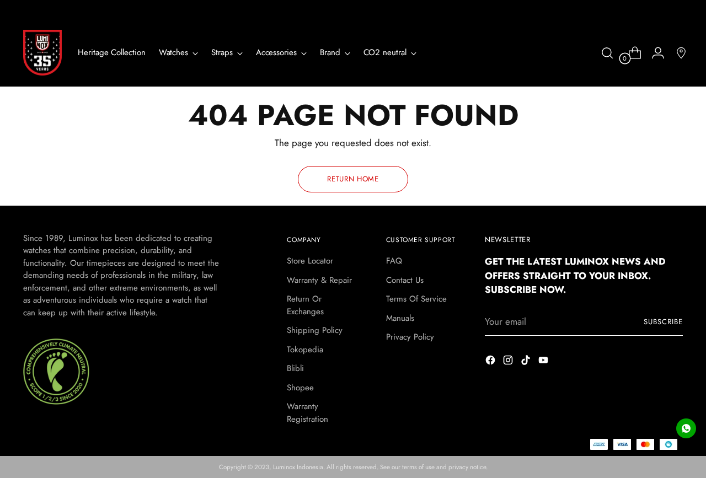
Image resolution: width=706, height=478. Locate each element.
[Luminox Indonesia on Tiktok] (526, 362)
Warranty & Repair (319, 280)
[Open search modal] (607, 53)
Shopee (300, 388)
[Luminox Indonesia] (42, 53)
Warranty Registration (307, 412)
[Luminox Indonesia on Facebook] (491, 362)
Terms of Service (416, 299)
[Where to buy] (677, 53)
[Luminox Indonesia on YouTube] (544, 362)
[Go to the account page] (654, 53)
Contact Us (405, 280)
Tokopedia (305, 349)
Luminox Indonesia (298, 467)
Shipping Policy (315, 330)
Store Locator (310, 261)
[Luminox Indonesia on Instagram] (509, 362)
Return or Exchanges (305, 305)
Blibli (295, 368)
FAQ (394, 261)
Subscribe (663, 321)
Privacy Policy (410, 337)
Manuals (400, 318)
